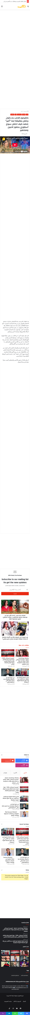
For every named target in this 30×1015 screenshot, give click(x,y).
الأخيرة (15, 772)
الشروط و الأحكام (17, 1001)
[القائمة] (2, 7)
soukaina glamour (15, 975)
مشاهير (12, 114)
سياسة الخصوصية (8, 1001)
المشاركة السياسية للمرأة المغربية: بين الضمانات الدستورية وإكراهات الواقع (11, 813)
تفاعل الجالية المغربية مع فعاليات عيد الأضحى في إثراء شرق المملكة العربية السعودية (23, 680)
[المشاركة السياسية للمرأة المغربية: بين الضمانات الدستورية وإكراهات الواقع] (24, 814)
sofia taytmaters (24, 975)
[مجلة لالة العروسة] (21, 6)
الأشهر (25, 772)
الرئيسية (25, 111)
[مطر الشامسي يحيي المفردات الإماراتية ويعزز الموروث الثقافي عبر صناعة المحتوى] (5, 964)
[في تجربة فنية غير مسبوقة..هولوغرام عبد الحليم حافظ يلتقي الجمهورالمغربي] (7, 672)
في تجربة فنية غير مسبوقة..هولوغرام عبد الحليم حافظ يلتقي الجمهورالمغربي (8, 680)
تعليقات (5, 772)
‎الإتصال (24, 1001)
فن (15, 114)
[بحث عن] (28, 7)
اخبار (22, 111)
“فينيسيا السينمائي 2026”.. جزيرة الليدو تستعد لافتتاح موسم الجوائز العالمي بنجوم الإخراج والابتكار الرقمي (8, 661)
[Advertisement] (15, 26)
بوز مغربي (19, 114)
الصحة (23, 114)
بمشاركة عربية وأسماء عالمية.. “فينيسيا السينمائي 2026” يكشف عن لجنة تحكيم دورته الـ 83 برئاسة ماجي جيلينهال (22, 661)
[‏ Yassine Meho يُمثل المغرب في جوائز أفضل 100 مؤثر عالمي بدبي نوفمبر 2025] (15, 964)
